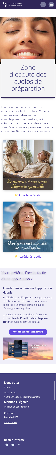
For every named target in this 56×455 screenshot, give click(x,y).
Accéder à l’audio (30, 195)
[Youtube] (13, 445)
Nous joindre (10, 392)
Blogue (7, 387)
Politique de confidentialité (16, 406)
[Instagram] (19, 445)
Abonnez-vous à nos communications (22, 397)
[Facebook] (7, 445)
